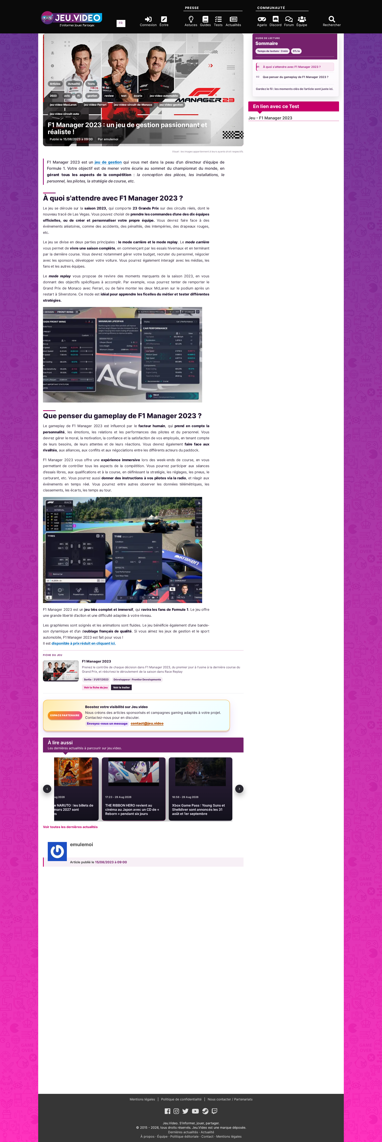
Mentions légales (143, 1099)
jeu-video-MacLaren (63, 104)
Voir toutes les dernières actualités (70, 827)
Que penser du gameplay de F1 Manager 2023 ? (295, 77)
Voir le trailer (121, 687)
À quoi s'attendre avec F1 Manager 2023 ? (292, 66)
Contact (207, 1136)
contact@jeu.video (147, 723)
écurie (138, 95)
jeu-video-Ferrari (95, 104)
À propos (147, 1136)
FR (121, 23)
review (109, 95)
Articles (55, 83)
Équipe (162, 1136)
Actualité (74, 83)
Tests (91, 83)
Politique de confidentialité (181, 1099)
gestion (92, 95)
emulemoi (111, 139)
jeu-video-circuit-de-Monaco (133, 104)
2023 (53, 95)
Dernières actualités (183, 1132)
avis (67, 95)
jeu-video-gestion (171, 104)
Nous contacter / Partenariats (229, 1099)
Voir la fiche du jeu (96, 687)
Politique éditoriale (184, 1136)
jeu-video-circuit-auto (64, 113)
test (123, 95)
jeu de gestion (108, 162)
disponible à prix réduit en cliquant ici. (84, 643)
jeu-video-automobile (164, 95)
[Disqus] (143, 925)
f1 (78, 95)
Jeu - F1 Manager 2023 (270, 118)
